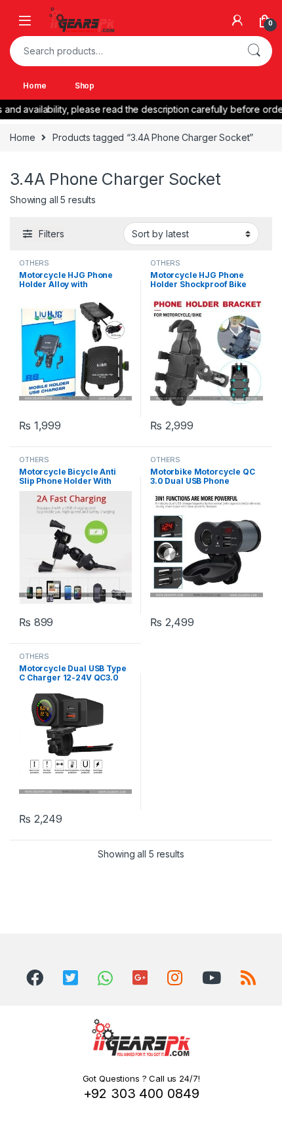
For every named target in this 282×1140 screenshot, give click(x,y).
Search (253, 51)
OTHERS (34, 262)
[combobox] (122, 51)
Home (34, 85)
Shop (84, 85)
